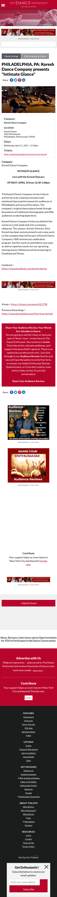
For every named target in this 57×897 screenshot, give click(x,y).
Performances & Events (35, 56)
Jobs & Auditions (28, 753)
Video (28, 735)
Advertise (28, 789)
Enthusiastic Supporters (29, 796)
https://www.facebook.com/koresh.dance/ (24, 268)
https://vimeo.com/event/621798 (29, 304)
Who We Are (28, 807)
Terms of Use (28, 843)
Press (28, 818)
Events (28, 746)
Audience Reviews (28, 774)
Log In (28, 835)
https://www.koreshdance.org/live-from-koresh (25, 154)
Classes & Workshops (28, 749)
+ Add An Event (28, 603)
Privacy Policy (28, 846)
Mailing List (28, 771)
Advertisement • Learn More (28, 39)
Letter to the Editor (28, 782)
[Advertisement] (28, 519)
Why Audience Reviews (30, 778)
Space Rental (28, 757)
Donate (28, 698)
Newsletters (29, 821)
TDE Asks (28, 728)
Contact (28, 839)
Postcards (28, 721)
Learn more (38, 670)
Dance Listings (11, 56)
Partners (28, 825)
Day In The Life (28, 724)
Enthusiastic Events (28, 785)
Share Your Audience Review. (28, 381)
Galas (28, 760)
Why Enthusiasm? (28, 810)
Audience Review (30, 356)
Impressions (28, 717)
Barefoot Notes (28, 732)
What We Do (28, 814)
